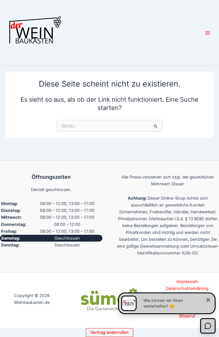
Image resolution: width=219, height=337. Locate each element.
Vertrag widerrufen (109, 332)
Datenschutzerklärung (187, 288)
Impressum (187, 281)
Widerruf (187, 316)
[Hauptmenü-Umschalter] (207, 32)
